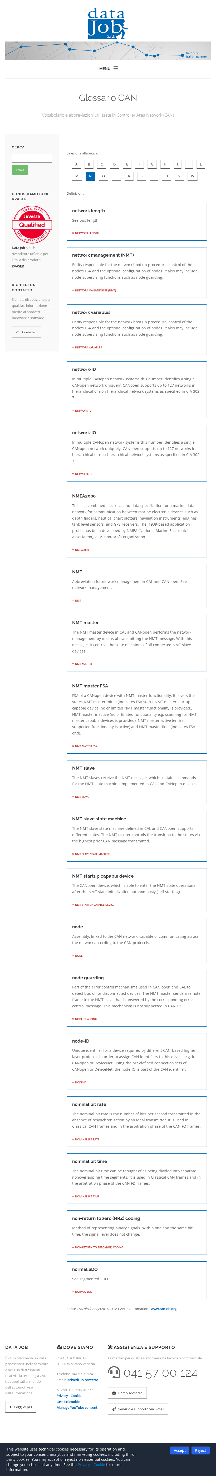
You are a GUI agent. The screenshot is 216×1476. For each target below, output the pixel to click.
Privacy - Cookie (69, 1395)
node (78, 955)
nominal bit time (86, 1196)
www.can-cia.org (163, 1308)
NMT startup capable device (94, 905)
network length (86, 233)
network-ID (82, 410)
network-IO (83, 474)
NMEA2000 (81, 550)
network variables (88, 347)
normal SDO (83, 1291)
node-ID (80, 1082)
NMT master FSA (85, 746)
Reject (200, 1450)
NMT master (83, 664)
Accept (180, 1450)
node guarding (85, 1019)
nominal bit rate (86, 1139)
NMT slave (81, 797)
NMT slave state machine (92, 854)
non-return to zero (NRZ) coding (98, 1247)
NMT (77, 600)
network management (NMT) (95, 290)
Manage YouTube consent (77, 1407)
